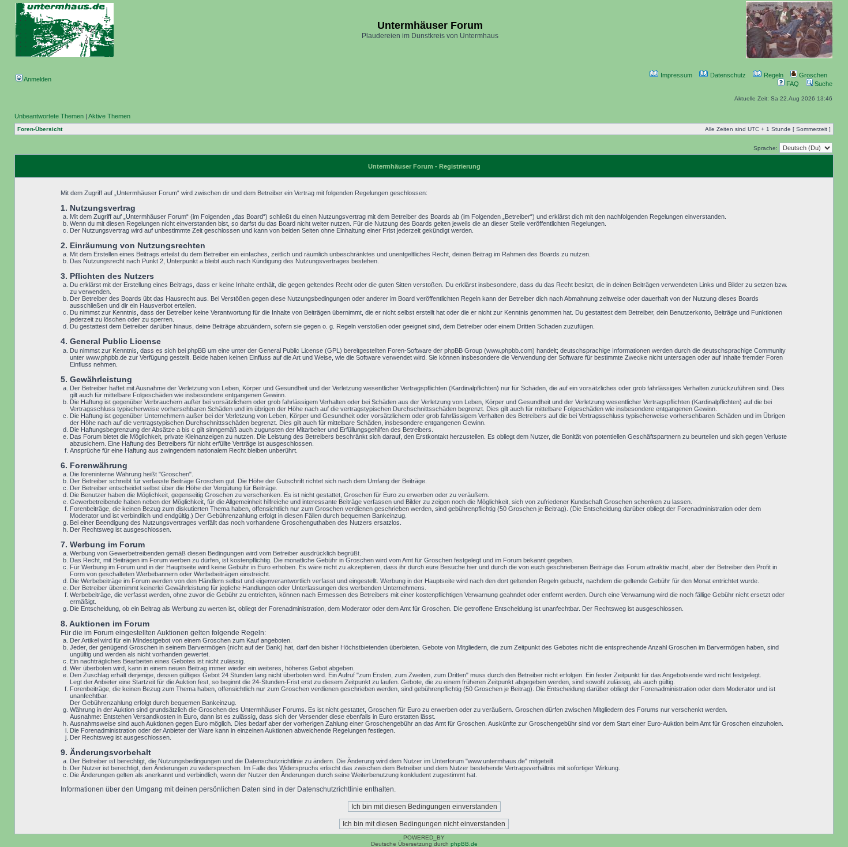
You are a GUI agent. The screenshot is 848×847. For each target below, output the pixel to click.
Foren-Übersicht (39, 129)
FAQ (792, 83)
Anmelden (36, 79)
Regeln (772, 75)
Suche (822, 83)
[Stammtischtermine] (789, 56)
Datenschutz (727, 75)
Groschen (812, 75)
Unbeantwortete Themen (49, 116)
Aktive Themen (109, 116)
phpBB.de (464, 844)
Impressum (675, 75)
